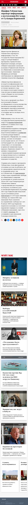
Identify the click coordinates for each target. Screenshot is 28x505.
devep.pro (21, 503)
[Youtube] (22, 220)
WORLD (15, 5)
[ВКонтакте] (8, 220)
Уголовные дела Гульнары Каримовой (10, 26)
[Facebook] (19, 220)
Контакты (4, 499)
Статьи (9, 8)
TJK (7, 5)
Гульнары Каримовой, (15, 122)
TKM (10, 5)
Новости (4, 8)
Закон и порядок (15, 22)
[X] (5, 220)
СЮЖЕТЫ (23, 8)
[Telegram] (17, 220)
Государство (4, 24)
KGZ (5, 5)
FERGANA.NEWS (14, 2)
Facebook (20, 78)
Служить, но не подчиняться (9, 463)
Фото (18, 8)
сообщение (22, 133)
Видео (14, 8)
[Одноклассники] (11, 220)
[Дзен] (14, 220)
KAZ (2, 5)
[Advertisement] (14, 239)
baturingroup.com (8, 503)
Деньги (10, 24)
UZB (12, 5)
